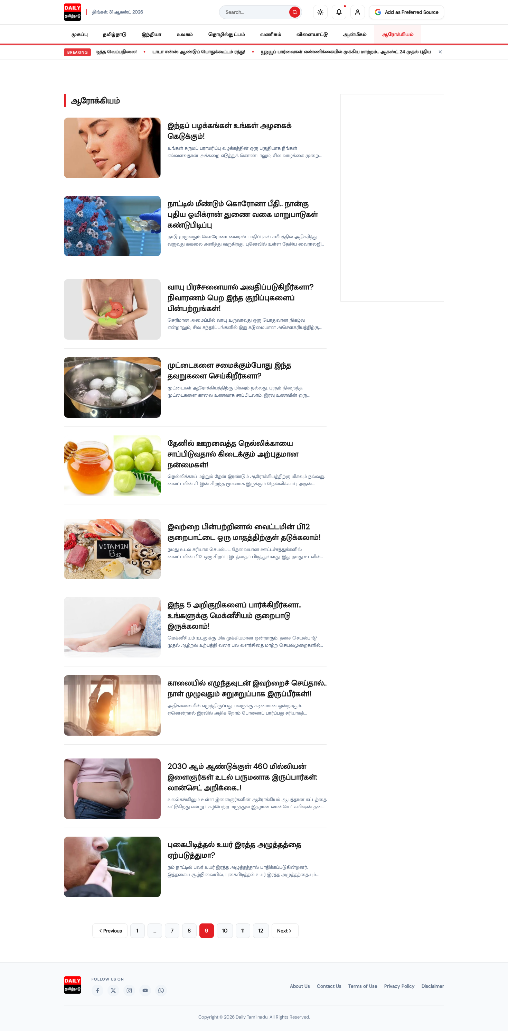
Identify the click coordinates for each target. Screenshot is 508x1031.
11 (243, 930)
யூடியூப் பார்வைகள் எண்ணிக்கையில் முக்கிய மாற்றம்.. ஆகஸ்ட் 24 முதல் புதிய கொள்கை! (342, 52)
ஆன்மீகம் (355, 34)
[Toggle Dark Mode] (320, 12)
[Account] (357, 12)
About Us (300, 986)
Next (282, 931)
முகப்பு (80, 34)
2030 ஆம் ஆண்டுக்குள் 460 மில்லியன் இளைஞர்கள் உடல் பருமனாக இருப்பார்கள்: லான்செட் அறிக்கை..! (242, 777)
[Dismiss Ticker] (440, 52)
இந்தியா (152, 34)
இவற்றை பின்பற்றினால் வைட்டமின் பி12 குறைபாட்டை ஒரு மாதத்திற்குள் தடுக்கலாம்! (244, 532)
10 (224, 930)
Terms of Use (362, 986)
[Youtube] (145, 990)
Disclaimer (433, 986)
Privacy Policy (399, 986)
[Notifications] (339, 12)
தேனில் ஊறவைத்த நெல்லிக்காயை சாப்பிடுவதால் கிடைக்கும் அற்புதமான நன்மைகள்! (233, 454)
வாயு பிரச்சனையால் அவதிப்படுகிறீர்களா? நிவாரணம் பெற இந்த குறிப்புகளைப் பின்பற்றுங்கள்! (241, 297)
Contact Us (329, 986)
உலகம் (185, 34)
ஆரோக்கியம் (398, 34)
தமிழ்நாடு (114, 34)
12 (260, 930)
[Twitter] (113, 990)
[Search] (294, 12)
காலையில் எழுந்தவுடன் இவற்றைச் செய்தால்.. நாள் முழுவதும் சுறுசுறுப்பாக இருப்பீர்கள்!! (247, 688)
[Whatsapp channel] (161, 990)
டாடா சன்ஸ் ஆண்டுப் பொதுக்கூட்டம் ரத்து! (182, 52)
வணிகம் (270, 34)
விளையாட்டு (312, 34)
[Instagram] (129, 990)
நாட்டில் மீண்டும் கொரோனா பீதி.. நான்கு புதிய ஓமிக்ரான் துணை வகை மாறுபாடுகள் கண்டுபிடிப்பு (243, 214)
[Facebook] (97, 990)
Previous (112, 931)
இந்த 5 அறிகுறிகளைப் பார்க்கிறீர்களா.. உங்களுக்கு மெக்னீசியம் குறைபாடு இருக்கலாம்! (234, 615)
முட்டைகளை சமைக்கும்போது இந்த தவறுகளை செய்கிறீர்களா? (229, 370)
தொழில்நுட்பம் (226, 34)
